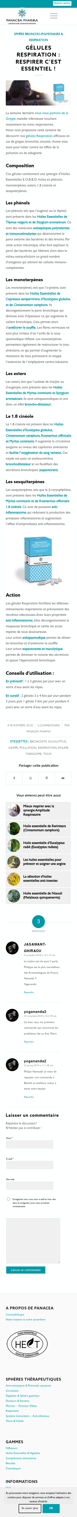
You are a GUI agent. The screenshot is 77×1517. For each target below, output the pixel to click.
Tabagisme (33, 754)
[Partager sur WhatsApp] (30, 778)
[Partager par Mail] (63, 778)
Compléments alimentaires (21, 1458)
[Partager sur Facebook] (14, 778)
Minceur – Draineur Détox (21, 1406)
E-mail (10, 1159)
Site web (10, 1179)
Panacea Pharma (39, 731)
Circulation (12, 1391)
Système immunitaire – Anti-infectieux (27, 1416)
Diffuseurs (11, 1448)
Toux (47, 754)
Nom (9, 1138)
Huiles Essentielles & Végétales (23, 1453)
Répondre (29, 992)
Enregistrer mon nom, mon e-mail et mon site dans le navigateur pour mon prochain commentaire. (34, 1203)
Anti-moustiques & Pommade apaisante (28, 1386)
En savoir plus (30, 1508)
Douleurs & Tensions (17, 1401)
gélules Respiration (39, 136)
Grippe (13, 748)
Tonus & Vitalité (15, 1421)
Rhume (63, 748)
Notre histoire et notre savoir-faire (25, 1319)
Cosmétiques (13, 1468)
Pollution (27, 748)
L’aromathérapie (15, 1315)
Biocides (10, 1463)
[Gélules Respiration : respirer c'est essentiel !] (38, 93)
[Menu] (52, 16)
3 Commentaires (48, 725)
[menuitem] (52, 16)
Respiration (47, 748)
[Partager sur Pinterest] (47, 778)
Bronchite (38, 742)
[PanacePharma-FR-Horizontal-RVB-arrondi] (32, 16)
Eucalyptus (57, 742)
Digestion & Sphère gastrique (22, 1396)
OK (51, 1508)
